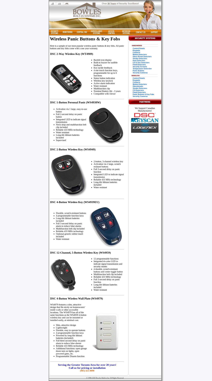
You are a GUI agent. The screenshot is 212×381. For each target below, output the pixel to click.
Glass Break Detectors (142, 57)
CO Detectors (138, 90)
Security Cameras (140, 73)
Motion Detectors (140, 55)
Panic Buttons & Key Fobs (143, 94)
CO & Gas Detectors (141, 63)
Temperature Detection (142, 69)
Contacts (136, 53)
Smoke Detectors (140, 59)
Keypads (136, 51)
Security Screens (140, 67)
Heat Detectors (139, 61)
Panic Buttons (138, 71)
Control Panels (139, 48)
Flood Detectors (139, 65)
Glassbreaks (138, 86)
